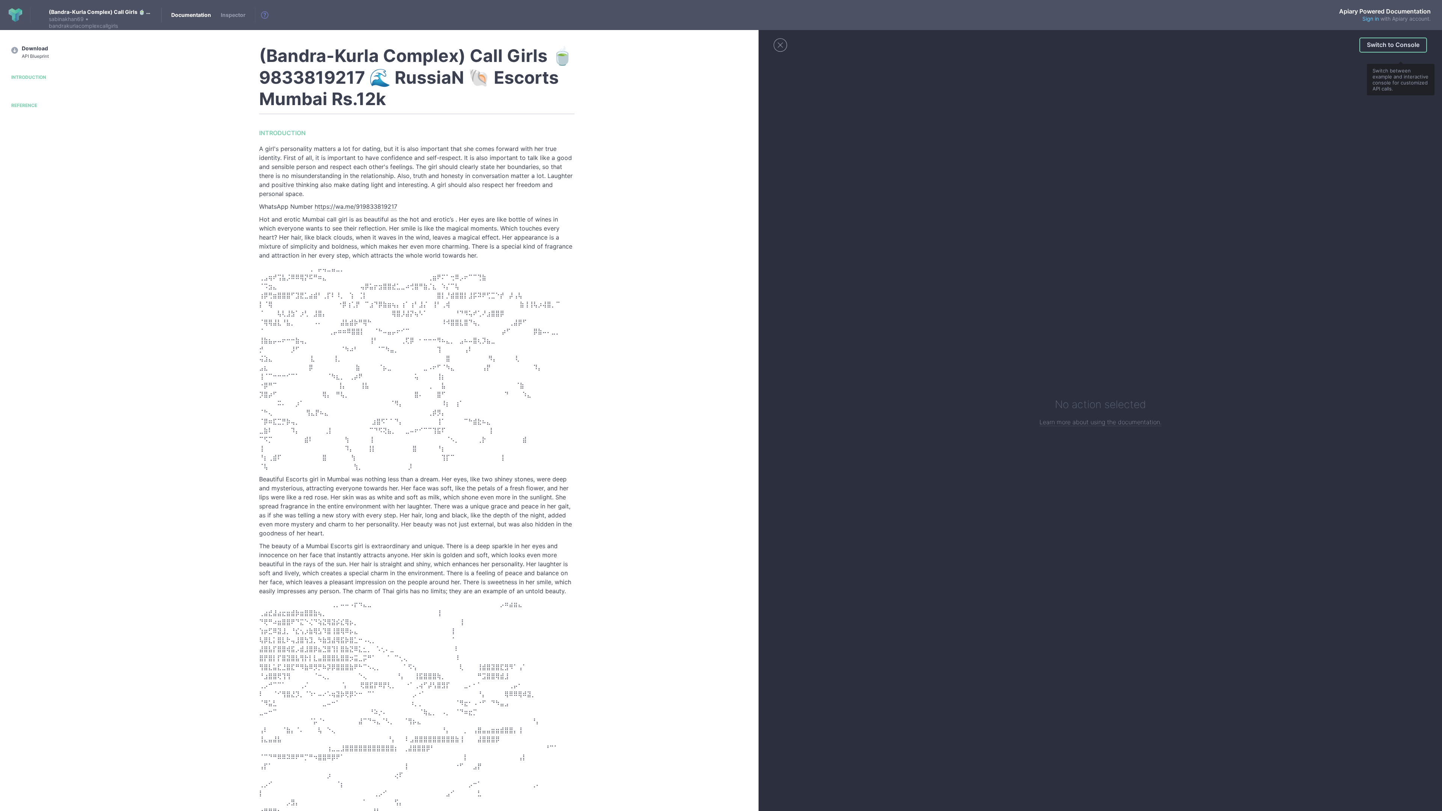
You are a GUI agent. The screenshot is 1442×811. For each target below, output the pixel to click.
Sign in (1370, 18)
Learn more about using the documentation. (1100, 422)
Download (35, 52)
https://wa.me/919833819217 (356, 206)
